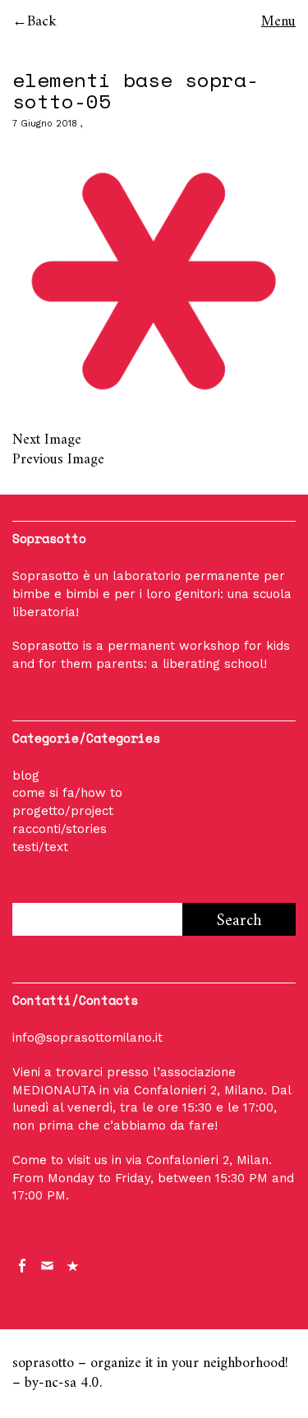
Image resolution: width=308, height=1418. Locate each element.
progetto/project (62, 810)
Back (42, 22)
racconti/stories (59, 829)
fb (23, 1264)
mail (48, 1264)
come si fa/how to (67, 792)
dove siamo (74, 1264)
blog (25, 775)
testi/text (40, 847)
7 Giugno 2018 (44, 123)
